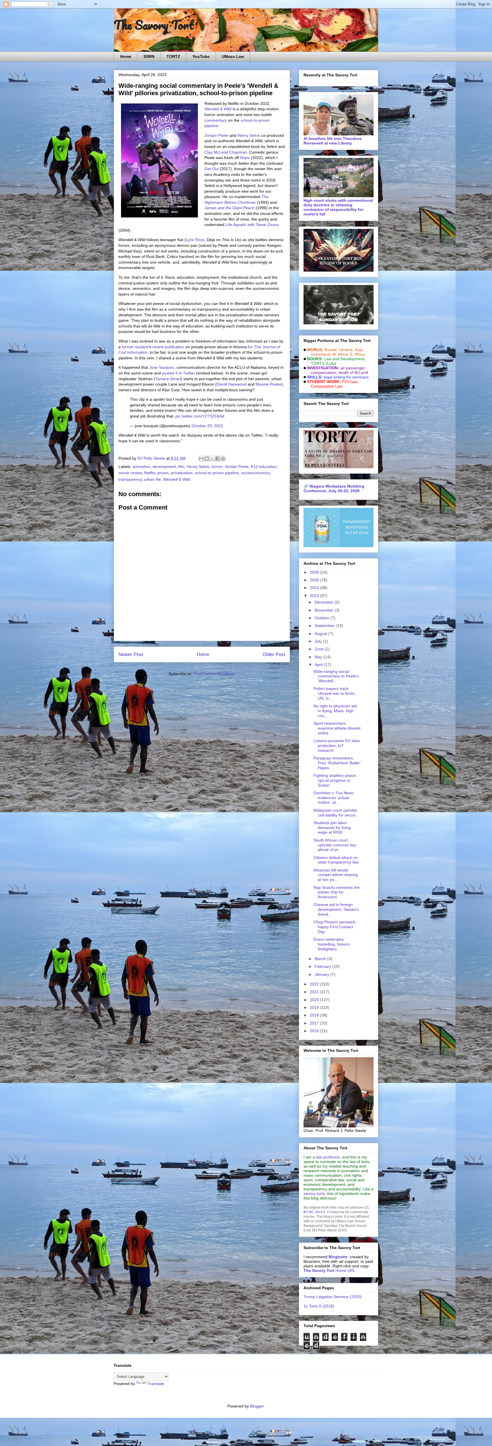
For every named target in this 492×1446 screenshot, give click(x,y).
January (322, 974)
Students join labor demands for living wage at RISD (332, 827)
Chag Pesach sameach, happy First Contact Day (334, 927)
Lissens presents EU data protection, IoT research (336, 745)
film (181, 466)
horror (217, 466)
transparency (130, 479)
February (323, 966)
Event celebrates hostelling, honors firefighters (331, 944)
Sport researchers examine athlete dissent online (336, 728)
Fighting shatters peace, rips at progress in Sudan (335, 780)
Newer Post (130, 654)
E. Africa (357, 354)
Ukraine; (346, 349)
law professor (328, 1157)
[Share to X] (212, 458)
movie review (130, 473)
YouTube (201, 56)
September (325, 625)
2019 (315, 1007)
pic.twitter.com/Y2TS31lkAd (199, 416)
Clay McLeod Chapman (225, 152)
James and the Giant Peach (229, 207)
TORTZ (173, 56)
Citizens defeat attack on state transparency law (335, 860)
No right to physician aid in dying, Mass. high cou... (335, 711)
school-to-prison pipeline (217, 473)
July (319, 641)
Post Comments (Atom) (214, 673)
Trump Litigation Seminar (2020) (333, 1296)
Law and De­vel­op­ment (344, 359)
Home (125, 56)
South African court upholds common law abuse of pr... (334, 845)
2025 (315, 580)
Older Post (274, 654)
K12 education (264, 466)
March (321, 958)
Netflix (149, 473)
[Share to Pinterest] (223, 458)
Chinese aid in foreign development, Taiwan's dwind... (336, 909)
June (320, 649)
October (322, 618)
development (164, 466)
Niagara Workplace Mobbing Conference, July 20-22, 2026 (334, 488)
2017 (315, 1023)
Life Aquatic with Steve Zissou (252, 224)
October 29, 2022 (207, 425)
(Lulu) (331, 363)
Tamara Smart (168, 378)
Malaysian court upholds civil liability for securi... (336, 812)
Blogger (257, 1406)
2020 (315, 999)
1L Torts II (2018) (319, 1306)
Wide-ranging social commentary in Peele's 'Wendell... (336, 676)
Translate (155, 1383)
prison (163, 473)
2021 (315, 991)
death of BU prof (353, 372)
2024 (315, 587)
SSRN (149, 56)
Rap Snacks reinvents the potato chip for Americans (336, 892)
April (319, 664)
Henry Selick (248, 135)
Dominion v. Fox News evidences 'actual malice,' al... (333, 798)
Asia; (359, 349)
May (319, 657)
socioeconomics (255, 473)
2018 (315, 1015)
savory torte (314, 1193)
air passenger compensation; (336, 370)
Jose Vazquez (161, 367)
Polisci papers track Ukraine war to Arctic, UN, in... (334, 693)
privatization (181, 473)
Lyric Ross (195, 239)
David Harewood (232, 384)
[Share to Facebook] (217, 458)
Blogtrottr (338, 1256)
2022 (315, 984)
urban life (152, 479)
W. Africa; (340, 354)
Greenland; (321, 354)
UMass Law (233, 56)
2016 (315, 1031)
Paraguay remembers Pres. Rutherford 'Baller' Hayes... (337, 763)
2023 (315, 595)
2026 (315, 572)
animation (141, 466)
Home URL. (330, 1270)
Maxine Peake (268, 384)
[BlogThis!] (207, 458)
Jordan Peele (216, 135)
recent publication (168, 347)
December (325, 602)
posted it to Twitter (178, 373)
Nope (245, 157)
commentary (215, 120)
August (321, 633)
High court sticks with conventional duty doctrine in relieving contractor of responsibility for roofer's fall (338, 207)
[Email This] (201, 458)
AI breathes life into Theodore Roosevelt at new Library (333, 140)
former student (135, 347)
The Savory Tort (154, 25)
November (325, 610)
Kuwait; (331, 349)
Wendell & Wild (217, 109)
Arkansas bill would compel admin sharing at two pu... (335, 875)
